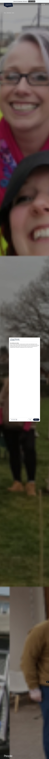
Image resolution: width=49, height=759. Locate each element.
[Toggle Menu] (42, 5)
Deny (30, 419)
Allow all (36, 419)
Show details (13, 419)
